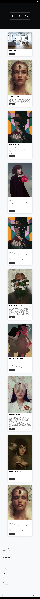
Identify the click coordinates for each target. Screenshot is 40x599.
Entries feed (5, 582)
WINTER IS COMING (10, 560)
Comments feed (6, 583)
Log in (4, 581)
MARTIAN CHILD (6, 548)
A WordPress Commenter (7, 559)
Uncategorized (5, 576)
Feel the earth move (14, 96)
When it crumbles (13, 199)
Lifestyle (4, 575)
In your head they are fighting (17, 305)
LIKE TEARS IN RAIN (6, 550)
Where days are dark (14, 414)
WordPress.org (5, 584)
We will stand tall (14, 144)
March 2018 (5, 569)
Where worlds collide (15, 471)
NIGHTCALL (5, 553)
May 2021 (5, 568)
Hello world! (5, 546)
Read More (12, 53)
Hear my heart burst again (16, 358)
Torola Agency (13, 50)
